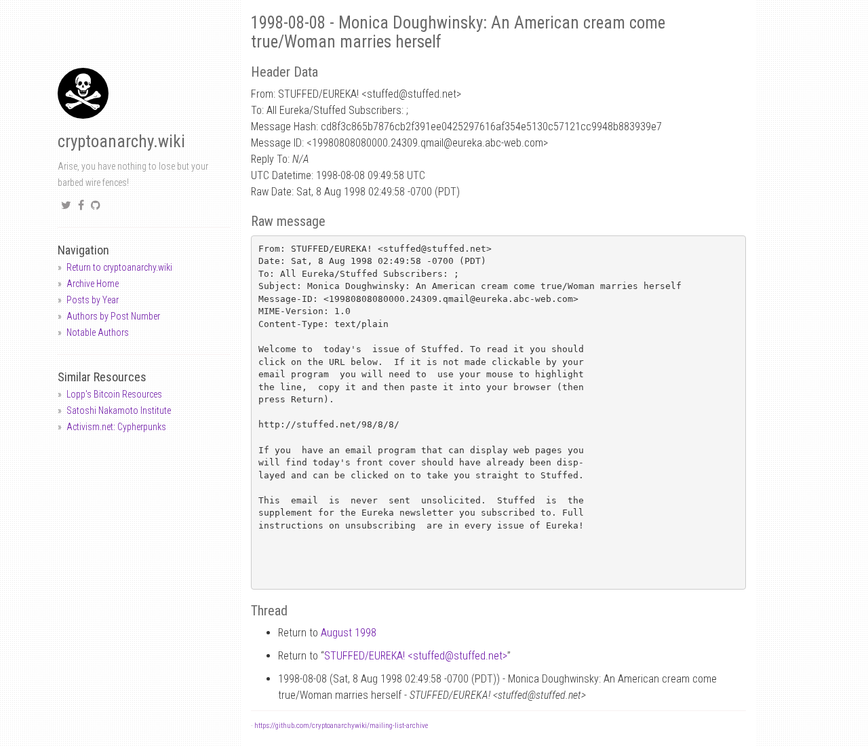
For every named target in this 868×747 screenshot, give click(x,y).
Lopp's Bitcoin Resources (114, 394)
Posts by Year (92, 299)
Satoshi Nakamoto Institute (118, 410)
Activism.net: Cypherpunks (116, 426)
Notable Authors (97, 332)
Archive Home (92, 283)
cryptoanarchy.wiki (121, 141)
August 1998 (348, 632)
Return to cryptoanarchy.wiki (119, 267)
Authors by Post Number (113, 316)
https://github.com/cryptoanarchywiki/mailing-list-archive (341, 725)
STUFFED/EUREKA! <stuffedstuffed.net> (415, 655)
